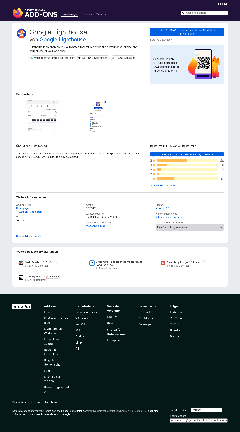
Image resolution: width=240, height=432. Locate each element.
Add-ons (50, 306)
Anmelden (222, 3)
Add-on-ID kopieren (30, 211)
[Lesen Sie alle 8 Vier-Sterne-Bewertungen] (187, 165)
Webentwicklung (95, 226)
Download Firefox (87, 312)
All (77, 348)
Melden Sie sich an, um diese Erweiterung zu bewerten (187, 154)
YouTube (176, 318)
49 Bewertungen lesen (163, 185)
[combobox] (204, 13)
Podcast (175, 336)
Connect (144, 312)
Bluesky (175, 330)
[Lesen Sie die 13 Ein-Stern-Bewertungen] (187, 178)
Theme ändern (178, 416)
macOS (80, 324)
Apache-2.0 (162, 208)
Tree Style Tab (34, 276)
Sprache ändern (178, 410)
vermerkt (39, 410)
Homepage (22, 208)
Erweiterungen (69, 14)
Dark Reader (32, 262)
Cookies (35, 402)
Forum (48, 370)
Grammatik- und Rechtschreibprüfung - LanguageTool (120, 263)
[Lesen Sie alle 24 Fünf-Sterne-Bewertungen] (187, 160)
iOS (77, 330)
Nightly (112, 316)
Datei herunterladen (161, 39)
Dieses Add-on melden (29, 236)
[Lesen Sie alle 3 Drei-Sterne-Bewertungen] (187, 169)
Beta (110, 322)
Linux (79, 342)
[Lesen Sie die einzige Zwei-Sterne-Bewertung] (187, 174)
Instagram (177, 312)
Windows (81, 318)
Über (47, 312)
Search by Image (177, 262)
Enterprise (113, 340)
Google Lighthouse (63, 39)
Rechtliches (51, 402)
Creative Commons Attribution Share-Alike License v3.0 (117, 410)
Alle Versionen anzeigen (169, 217)
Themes (87, 14)
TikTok (174, 324)
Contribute (145, 318)
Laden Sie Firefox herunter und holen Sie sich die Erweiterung (187, 32)
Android (80, 336)
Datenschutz (19, 402)
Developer (145, 324)
